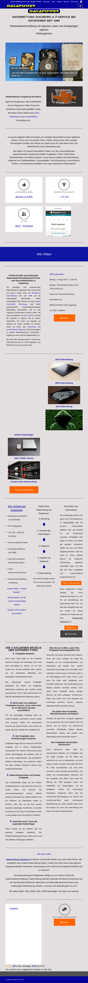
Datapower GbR (17, 979)
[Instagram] (81, 1)
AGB (53, 1)
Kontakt (59, 1)
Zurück (10, 62)
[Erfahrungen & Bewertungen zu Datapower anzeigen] (58, 236)
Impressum (46, 1)
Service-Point (68, 522)
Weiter (78, 62)
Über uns (66, 1)
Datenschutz (74, 1)
